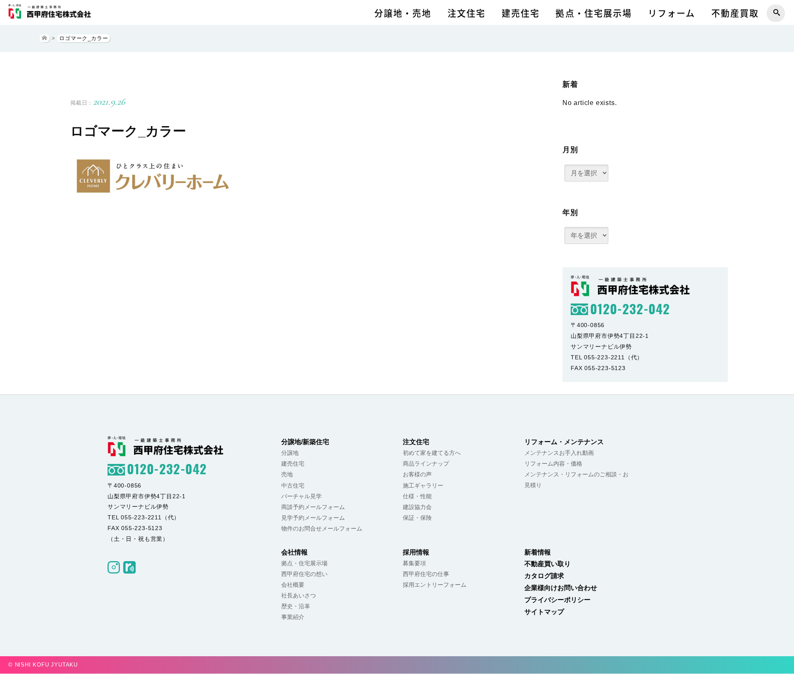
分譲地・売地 (403, 13)
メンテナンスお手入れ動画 (559, 452)
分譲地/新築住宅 (305, 441)
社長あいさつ (298, 595)
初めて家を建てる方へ (432, 452)
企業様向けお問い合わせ (560, 587)
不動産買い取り (547, 563)
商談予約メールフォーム (313, 507)
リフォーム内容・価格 (553, 463)
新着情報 (537, 552)
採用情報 (416, 552)
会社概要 (292, 584)
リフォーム (672, 13)
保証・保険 (417, 517)
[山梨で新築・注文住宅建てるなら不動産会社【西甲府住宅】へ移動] (45, 38)
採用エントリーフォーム (434, 584)
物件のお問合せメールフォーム (321, 528)
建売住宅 (521, 13)
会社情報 (294, 552)
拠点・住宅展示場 (593, 13)
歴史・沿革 (295, 606)
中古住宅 (292, 485)
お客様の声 (417, 474)
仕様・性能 (417, 496)
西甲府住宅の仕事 (426, 574)
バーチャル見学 (301, 496)
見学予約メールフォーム (313, 517)
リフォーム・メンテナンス (564, 441)
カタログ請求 (544, 575)
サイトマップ (544, 611)
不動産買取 (735, 13)
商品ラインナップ (426, 463)
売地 (287, 474)
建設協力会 (417, 507)
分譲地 (290, 452)
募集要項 (414, 563)
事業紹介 (292, 617)
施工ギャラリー (423, 485)
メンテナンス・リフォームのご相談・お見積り (576, 479)
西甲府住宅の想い (304, 574)
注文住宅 (466, 13)
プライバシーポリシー (557, 599)
